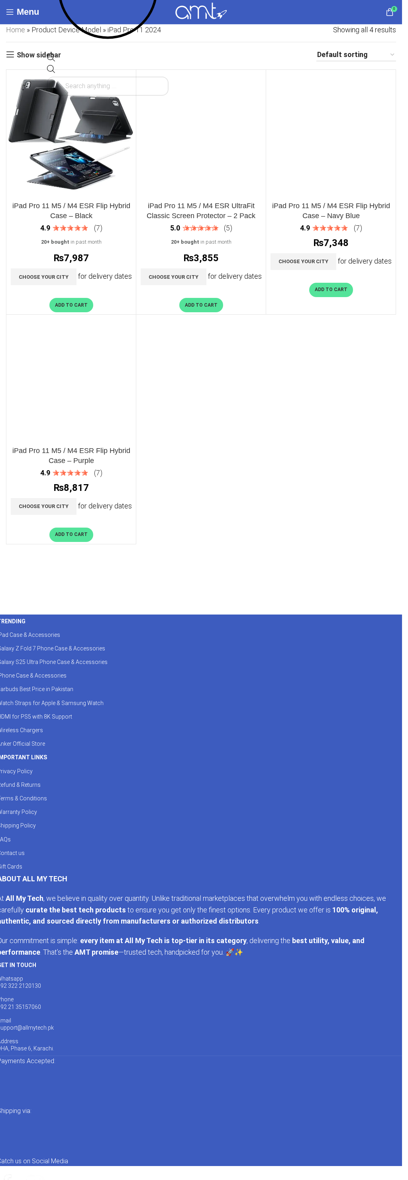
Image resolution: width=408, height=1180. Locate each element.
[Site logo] (201, 11)
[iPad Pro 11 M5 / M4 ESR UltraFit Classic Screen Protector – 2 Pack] (201, 134)
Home (15, 30)
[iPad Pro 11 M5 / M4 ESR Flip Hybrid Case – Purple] (71, 379)
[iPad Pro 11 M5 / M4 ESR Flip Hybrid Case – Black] (71, 134)
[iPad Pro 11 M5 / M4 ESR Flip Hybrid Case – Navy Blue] (331, 134)
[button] (71, 305)
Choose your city (44, 277)
